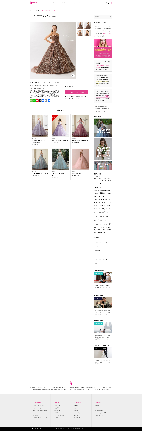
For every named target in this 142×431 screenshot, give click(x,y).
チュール (77, 98)
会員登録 (97, 405)
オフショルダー (99, 203)
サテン (105, 209)
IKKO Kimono (96, 180)
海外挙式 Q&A (57, 413)
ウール (108, 200)
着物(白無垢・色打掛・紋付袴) (40, 410)
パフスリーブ (102, 220)
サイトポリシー (77, 415)
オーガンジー (105, 206)
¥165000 (97, 200)
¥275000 (103, 200)
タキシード (97, 255)
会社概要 (76, 405)
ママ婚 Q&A (56, 417)
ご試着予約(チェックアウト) (101, 415)
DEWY (98, 178)
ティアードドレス (99, 216)
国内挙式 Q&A (57, 410)
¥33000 (102, 193)
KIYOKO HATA (103, 180)
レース (105, 227)
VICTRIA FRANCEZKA (102, 190)
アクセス (76, 408)
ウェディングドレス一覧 (101, 242)
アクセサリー (36, 415)
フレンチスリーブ (105, 224)
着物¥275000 (101, 232)
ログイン (97, 408)
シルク (96, 212)
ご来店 (103, 33)
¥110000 (82, 96)
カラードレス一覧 (37, 408)
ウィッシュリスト (99, 410)
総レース (108, 232)
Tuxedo (63, 2)
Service (81, 2)
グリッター (71, 98)
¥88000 (96, 197)
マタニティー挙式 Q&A (59, 415)
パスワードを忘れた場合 (100, 413)
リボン (101, 227)
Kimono (55, 2)
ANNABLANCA (97, 176)
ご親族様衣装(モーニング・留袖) (40, 417)
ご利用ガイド (57, 405)
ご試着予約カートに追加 (77, 92)
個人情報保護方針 (78, 417)
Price (90, 2)
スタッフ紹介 (77, 413)
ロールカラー (103, 230)
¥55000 (108, 193)
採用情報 (76, 410)
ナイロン (105, 216)
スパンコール (101, 212)
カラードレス (74, 96)
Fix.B (101, 178)
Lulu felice (103, 188)
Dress (46, 2)
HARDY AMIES (106, 178)
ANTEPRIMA (102, 176)
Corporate (98, 2)
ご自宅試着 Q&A (57, 408)
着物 (96, 263)
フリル (100, 224)
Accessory (72, 2)
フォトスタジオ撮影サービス (102, 259)
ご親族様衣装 (98, 250)
